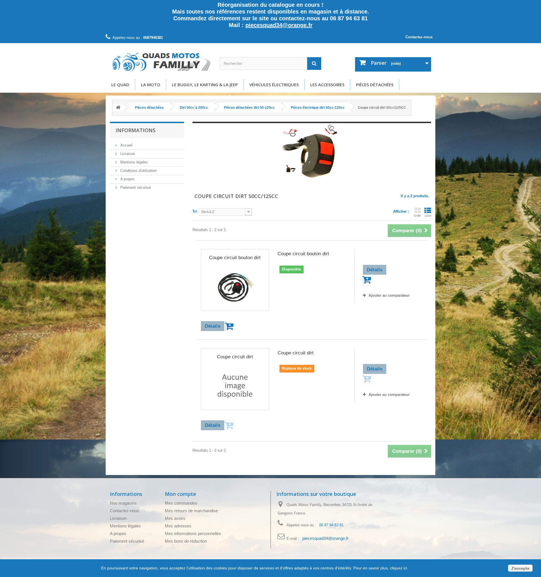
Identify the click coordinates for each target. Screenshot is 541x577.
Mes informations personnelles (193, 533)
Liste (428, 215)
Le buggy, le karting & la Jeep (205, 84)
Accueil (125, 145)
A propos (127, 179)
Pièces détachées (374, 84)
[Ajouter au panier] (230, 326)
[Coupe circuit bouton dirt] (235, 287)
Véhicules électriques (274, 84)
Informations (136, 130)
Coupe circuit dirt (235, 356)
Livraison (127, 154)
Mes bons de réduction (186, 541)
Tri (194, 211)
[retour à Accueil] (118, 107)
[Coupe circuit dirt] (235, 386)
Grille (417, 215)
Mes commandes (181, 503)
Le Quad (120, 84)
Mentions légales (133, 162)
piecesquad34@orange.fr (278, 25)
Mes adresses (178, 525)
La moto (150, 84)
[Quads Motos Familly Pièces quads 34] (160, 61)
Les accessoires (327, 84)
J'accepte (520, 568)
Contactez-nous (419, 37)
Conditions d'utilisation (138, 170)
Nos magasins (123, 503)
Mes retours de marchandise (191, 510)
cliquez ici (398, 568)
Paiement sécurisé (135, 187)
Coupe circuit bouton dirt (235, 257)
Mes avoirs (175, 518)
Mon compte (180, 494)
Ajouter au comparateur (389, 295)
